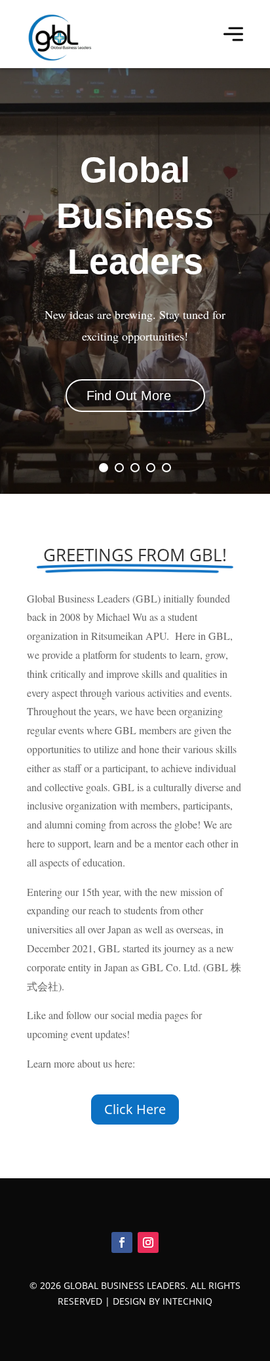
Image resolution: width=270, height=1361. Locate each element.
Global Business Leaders (135, 215)
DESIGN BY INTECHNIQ (162, 1301)
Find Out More (129, 395)
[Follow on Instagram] (148, 1242)
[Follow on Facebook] (121, 1242)
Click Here (135, 1109)
